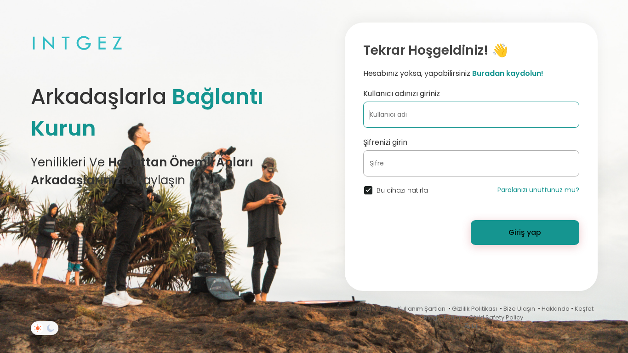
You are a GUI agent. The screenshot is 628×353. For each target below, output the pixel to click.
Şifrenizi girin (385, 142)
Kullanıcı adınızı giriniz (401, 93)
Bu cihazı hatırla (402, 190)
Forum (453, 317)
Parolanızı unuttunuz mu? (538, 189)
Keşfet (584, 308)
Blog (430, 317)
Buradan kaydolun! (507, 73)
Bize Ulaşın (519, 308)
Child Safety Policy (496, 317)
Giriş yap (524, 232)
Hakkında (556, 308)
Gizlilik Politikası (474, 308)
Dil (474, 325)
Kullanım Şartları (421, 308)
